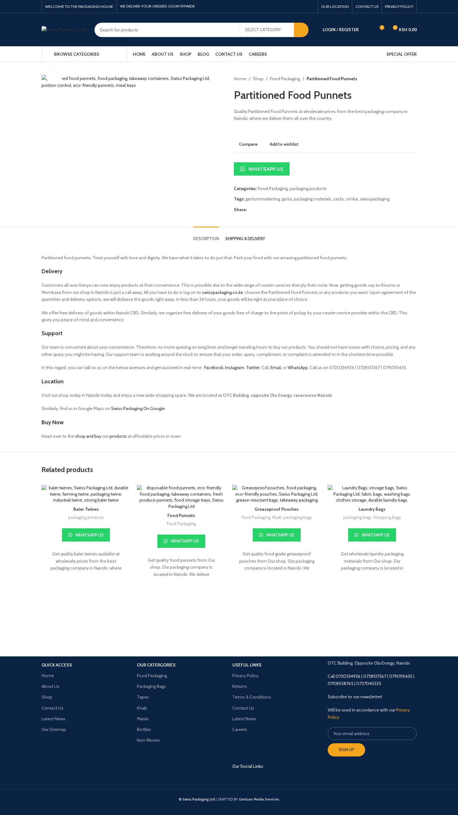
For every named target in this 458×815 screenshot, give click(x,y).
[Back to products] (405, 78)
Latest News (53, 719)
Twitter (253, 367)
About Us (50, 686)
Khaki (277, 517)
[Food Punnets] (181, 497)
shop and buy (88, 436)
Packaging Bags (151, 686)
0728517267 (374, 676)
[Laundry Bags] (372, 494)
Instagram (234, 367)
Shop (258, 79)
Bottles (144, 729)
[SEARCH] (301, 30)
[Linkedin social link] (271, 781)
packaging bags (298, 517)
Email (275, 367)
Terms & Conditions (251, 697)
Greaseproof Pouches (277, 509)
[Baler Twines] (86, 494)
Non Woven (148, 740)
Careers (239, 729)
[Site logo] (63, 29)
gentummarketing (263, 199)
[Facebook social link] (286, 6)
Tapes (143, 697)
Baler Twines (86, 509)
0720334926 (348, 676)
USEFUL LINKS (247, 665)
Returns (239, 686)
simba (352, 199)
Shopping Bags (387, 517)
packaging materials (312, 199)
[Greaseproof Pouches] (276, 494)
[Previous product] (398, 78)
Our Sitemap (54, 729)
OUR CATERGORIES (156, 665)
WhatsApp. (298, 367)
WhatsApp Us (265, 169)
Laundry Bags (372, 509)
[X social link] (294, 6)
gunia (287, 199)
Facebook (213, 367)
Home (240, 79)
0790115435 (400, 676)
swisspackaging (374, 199)
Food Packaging (285, 79)
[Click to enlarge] (54, 76)
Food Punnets (181, 515)
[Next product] (413, 78)
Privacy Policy (245, 675)
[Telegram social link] (310, 6)
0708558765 (340, 683)
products (118, 436)
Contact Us (53, 708)
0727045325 (368, 683)
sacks (338, 199)
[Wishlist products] (367, 30)
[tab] (206, 236)
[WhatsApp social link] (302, 6)
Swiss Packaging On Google (138, 408)
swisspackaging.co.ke (222, 292)
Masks (143, 719)
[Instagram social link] (259, 781)
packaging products (308, 188)
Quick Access (57, 665)
